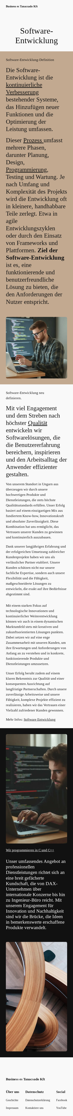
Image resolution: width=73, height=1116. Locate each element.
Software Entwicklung (40, 719)
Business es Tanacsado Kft (22, 6)
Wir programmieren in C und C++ (30, 850)
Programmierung (26, 169)
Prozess (33, 140)
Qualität (37, 422)
